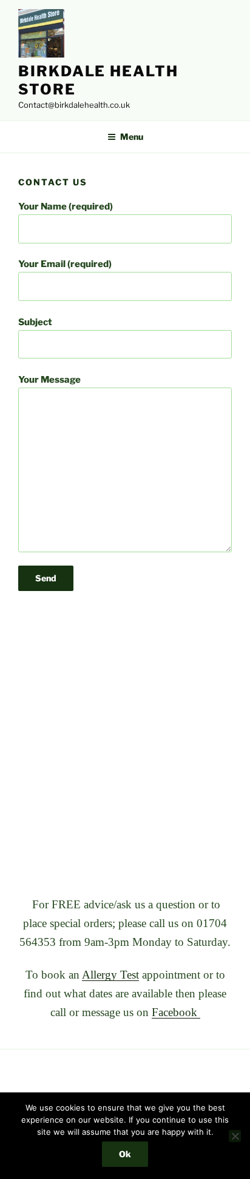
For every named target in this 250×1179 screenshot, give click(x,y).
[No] (235, 1136)
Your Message (49, 379)
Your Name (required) (65, 206)
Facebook (176, 1012)
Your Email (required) (65, 264)
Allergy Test (110, 974)
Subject (35, 322)
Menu (131, 136)
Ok (125, 1154)
